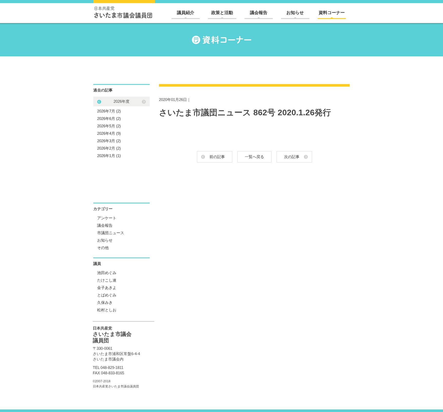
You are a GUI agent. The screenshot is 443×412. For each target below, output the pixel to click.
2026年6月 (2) (109, 118)
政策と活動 (222, 12)
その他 (103, 247)
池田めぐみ (106, 273)
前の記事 (217, 156)
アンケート (106, 218)
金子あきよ (106, 287)
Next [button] (99, 102)
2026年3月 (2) (109, 141)
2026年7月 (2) (109, 111)
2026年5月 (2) (109, 126)
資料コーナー (332, 12)
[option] (121, 128)
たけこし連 (106, 280)
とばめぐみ (106, 295)
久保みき (105, 302)
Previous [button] (144, 102)
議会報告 (258, 12)
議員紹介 (185, 12)
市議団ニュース (110, 233)
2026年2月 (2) (109, 148)
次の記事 (291, 156)
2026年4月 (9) (109, 133)
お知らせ (295, 12)
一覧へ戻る (254, 156)
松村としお (106, 310)
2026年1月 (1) (109, 155)
